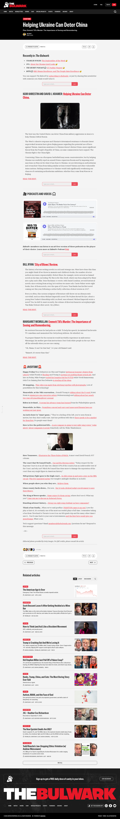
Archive (65, 11)
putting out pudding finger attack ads (76, 375)
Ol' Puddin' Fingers (54, 68)
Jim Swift (29, 34)
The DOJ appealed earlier (40, 479)
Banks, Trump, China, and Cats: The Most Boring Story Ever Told (46, 678)
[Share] (93, 46)
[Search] (115, 12)
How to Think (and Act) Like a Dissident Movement (45, 626)
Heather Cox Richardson (41, 718)
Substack (42, 816)
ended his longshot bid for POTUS (59, 377)
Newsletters (19, 11)
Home (5, 11)
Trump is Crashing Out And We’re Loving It (41, 642)
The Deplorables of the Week (53, 61)
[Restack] (89, 46)
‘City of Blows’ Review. (46, 264)
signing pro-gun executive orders (43, 395)
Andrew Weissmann (30, 756)
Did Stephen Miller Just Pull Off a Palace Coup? (43, 660)
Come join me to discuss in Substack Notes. (44, 498)
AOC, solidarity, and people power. (33, 629)
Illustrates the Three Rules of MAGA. (53, 455)
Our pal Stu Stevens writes (63, 463)
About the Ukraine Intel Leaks (43, 64)
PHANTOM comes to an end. (74, 508)
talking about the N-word (80, 392)
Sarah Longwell (29, 650)
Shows (27, 11)
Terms (104, 816)
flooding (46, 375)
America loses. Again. (29, 682)
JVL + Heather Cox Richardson (36, 713)
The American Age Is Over (34, 589)
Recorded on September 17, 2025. (32, 716)
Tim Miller (27, 616)
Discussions (87, 579)
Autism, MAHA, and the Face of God (38, 694)
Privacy (100, 816)
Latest (80, 579)
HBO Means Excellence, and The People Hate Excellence (56, 71)
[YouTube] (114, 805)
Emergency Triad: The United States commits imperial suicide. (40, 592)
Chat (32, 11)
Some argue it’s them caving (58, 495)
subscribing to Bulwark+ (59, 76)
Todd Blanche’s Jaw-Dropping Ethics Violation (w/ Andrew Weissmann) (44, 747)
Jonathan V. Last (29, 595)
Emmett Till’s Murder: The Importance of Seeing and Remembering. (57, 323)
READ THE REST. (29, 179)
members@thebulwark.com (59, 523)
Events (50, 11)
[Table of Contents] (2, 409)
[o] (86, 609)
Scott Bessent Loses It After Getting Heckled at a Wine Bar (46, 607)
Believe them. (63, 483)
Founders (57, 11)
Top (75, 579)
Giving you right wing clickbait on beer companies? (68, 503)
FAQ (101, 5)
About (71, 11)
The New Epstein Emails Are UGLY (37, 729)
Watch (11, 11)
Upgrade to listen (33, 47)
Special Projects (41, 11)
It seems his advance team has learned (55, 403)
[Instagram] (106, 805)
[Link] (20, 55)
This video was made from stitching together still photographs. (61, 385)
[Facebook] (110, 805)
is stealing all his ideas (62, 380)
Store (95, 5)
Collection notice (111, 816)
